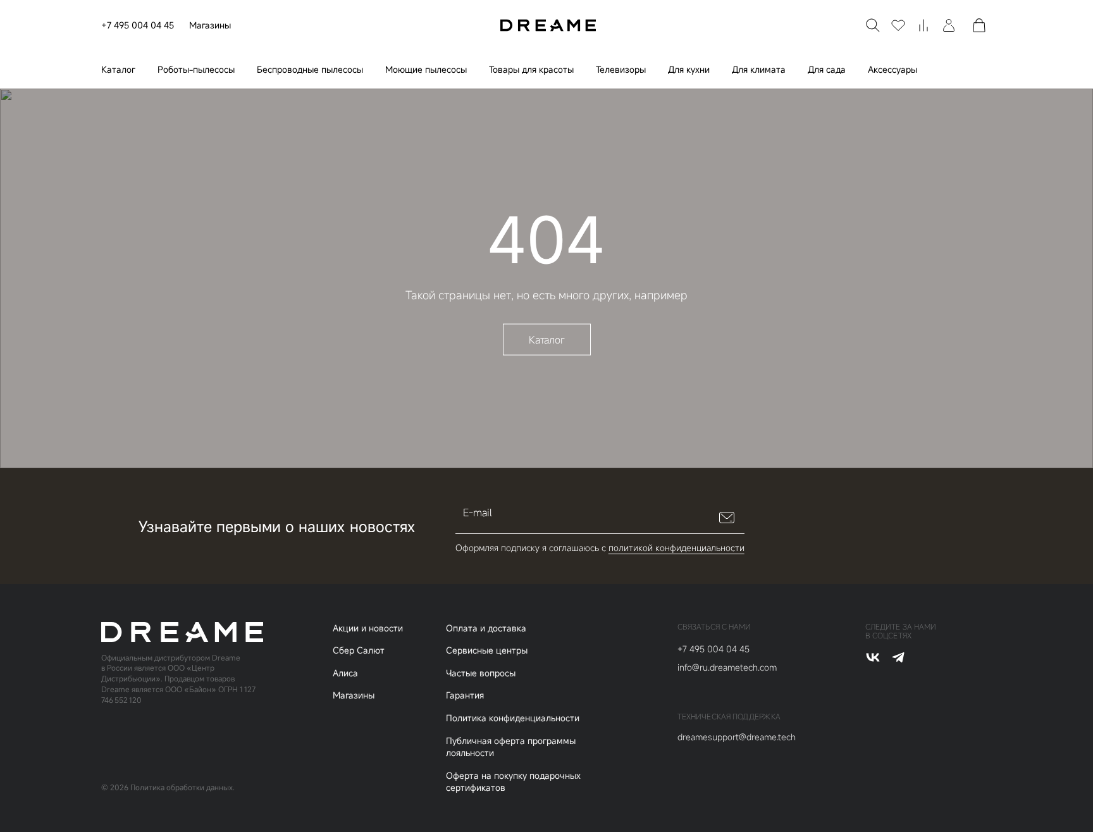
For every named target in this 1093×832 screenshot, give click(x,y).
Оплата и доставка (486, 628)
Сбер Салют (359, 650)
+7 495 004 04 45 (137, 25)
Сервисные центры (487, 650)
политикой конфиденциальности (676, 548)
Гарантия (465, 695)
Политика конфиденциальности (512, 718)
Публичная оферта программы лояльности (511, 747)
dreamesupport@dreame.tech (736, 737)
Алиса (345, 673)
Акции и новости (368, 628)
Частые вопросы (481, 673)
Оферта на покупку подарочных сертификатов (513, 781)
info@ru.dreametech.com (727, 667)
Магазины (210, 25)
